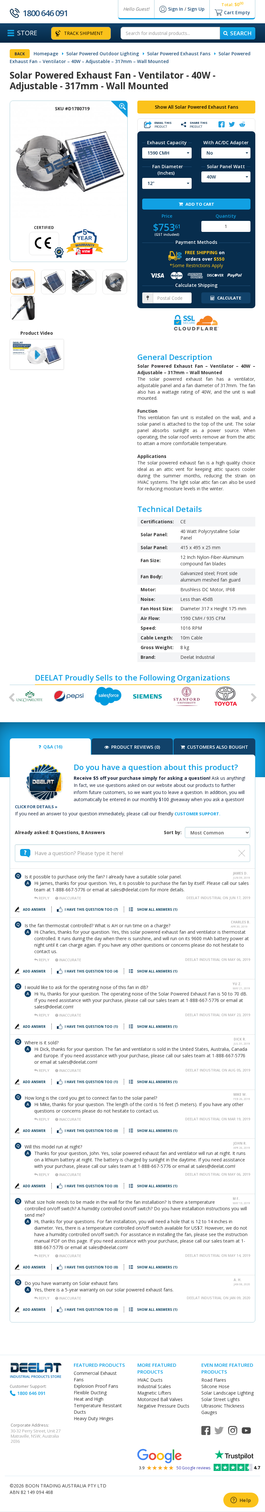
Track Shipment (83, 33)
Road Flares (213, 1380)
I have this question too (91, 909)
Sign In (176, 9)
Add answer (35, 909)
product (163, 125)
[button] (9, 696)
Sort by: (173, 832)
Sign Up (196, 9)
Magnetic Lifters (154, 1393)
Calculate (228, 298)
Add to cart (199, 204)
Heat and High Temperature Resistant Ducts (98, 1405)
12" (150, 183)
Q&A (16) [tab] (52, 747)
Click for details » (36, 807)
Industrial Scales (154, 1386)
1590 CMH (158, 153)
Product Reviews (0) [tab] (135, 747)
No (210, 153)
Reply (44, 898)
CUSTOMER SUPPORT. (197, 814)
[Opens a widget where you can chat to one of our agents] (241, 1501)
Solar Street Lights (220, 1399)
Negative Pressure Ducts (163, 1406)
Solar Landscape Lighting (227, 1393)
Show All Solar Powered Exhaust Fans (196, 107)
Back (20, 54)
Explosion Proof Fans (96, 1386)
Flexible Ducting (90, 1392)
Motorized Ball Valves (160, 1399)
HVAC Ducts (150, 1380)
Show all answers (157, 909)
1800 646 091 (45, 12)
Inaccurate (69, 898)
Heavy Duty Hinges (93, 1418)
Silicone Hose (215, 1386)
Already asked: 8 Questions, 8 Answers (60, 832)
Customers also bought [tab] (217, 747)
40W (211, 177)
